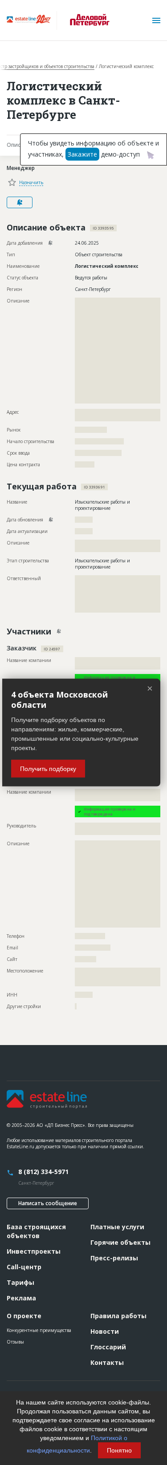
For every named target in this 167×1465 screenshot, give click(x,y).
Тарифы (20, 1282)
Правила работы (118, 1316)
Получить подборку (48, 768)
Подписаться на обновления (20, 202)
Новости (104, 1331)
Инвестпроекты (34, 1251)
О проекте (24, 1316)
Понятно (119, 1450)
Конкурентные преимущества (39, 1330)
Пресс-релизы (114, 1258)
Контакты (107, 1362)
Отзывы (15, 1342)
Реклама (21, 1298)
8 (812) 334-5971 (43, 1171)
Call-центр (24, 1267)
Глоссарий (108, 1347)
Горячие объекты (120, 1242)
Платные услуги (117, 1227)
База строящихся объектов (36, 1231)
